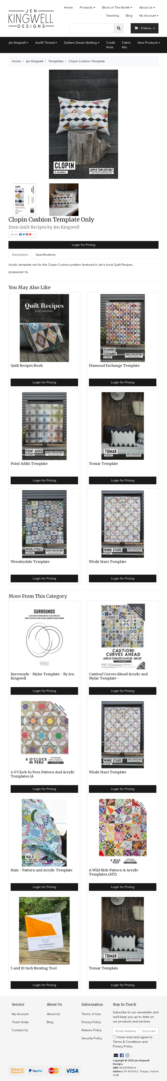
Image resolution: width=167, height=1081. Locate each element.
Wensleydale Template (30, 562)
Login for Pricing (83, 245)
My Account (147, 15)
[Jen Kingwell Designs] (31, 18)
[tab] (20, 254)
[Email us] (116, 1055)
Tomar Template (103, 464)
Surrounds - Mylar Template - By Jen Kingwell (42, 676)
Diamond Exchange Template (114, 366)
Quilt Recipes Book (27, 366)
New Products (148, 43)
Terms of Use (91, 1014)
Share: (14, 234)
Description (20, 255)
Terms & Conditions (127, 1042)
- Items (145, 28)
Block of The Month (116, 7)
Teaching (112, 15)
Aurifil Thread (45, 43)
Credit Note (110, 45)
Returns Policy (92, 1030)
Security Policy (92, 1038)
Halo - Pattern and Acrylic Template (41, 870)
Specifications (46, 255)
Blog (129, 15)
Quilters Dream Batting (80, 43)
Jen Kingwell (17, 43)
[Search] (119, 28)
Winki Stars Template (107, 562)
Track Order (20, 1022)
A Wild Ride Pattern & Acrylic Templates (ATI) (113, 872)
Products (86, 7)
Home (68, 7)
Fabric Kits (126, 45)
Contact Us (20, 1030)
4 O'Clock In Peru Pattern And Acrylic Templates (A (43, 774)
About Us (145, 7)
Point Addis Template (29, 464)
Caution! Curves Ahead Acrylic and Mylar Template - (118, 676)
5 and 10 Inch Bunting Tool (34, 968)
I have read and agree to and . (132, 1041)
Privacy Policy (91, 1022)
